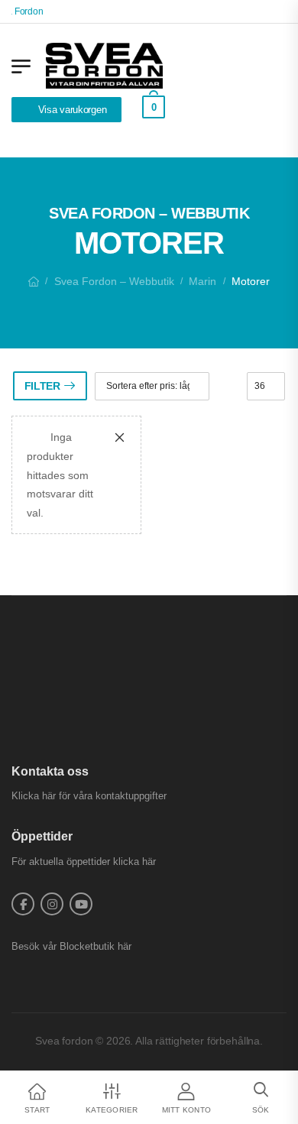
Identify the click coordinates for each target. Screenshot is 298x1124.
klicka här (134, 861)
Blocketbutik (87, 946)
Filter (42, 386)
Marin (202, 281)
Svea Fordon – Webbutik (114, 281)
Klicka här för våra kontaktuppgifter (89, 796)
